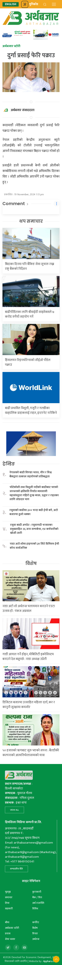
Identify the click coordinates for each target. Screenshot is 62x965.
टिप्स (7, 903)
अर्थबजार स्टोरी (12, 928)
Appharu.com (50, 961)
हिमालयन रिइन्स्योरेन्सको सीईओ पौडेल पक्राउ (27, 362)
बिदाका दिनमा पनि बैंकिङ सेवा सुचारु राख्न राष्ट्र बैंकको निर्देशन (29, 266)
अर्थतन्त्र (35, 939)
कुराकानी (36, 892)
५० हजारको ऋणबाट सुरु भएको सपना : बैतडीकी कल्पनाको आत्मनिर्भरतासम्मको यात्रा (30, 753)
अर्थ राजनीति (38, 903)
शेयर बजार (10, 939)
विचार (35, 933)
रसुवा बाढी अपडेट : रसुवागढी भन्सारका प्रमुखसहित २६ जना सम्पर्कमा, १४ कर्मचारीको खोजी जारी (34, 529)
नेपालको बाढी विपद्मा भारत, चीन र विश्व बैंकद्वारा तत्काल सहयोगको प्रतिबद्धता (30, 474)
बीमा (7, 922)
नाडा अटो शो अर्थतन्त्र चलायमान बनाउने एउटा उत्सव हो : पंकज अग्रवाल (28, 608)
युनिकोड (33, 4)
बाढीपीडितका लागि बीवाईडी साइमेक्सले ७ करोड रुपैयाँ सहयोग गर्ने (29, 314)
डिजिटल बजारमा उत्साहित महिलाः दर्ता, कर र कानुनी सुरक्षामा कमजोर (28, 705)
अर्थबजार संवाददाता (22, 110)
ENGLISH (10, 4)
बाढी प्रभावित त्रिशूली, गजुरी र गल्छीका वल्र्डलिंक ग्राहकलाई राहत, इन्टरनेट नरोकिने (31, 410)
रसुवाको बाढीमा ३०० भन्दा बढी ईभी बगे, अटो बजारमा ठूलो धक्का (33, 512)
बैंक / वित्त (37, 897)
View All (14, 810)
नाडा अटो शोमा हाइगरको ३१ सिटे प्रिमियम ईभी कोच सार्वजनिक (34, 546)
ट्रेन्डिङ (8, 464)
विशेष (31, 563)
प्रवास (7, 933)
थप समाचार (31, 221)
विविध (35, 908)
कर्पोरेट (35, 922)
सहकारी (9, 908)
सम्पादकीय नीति (16, 869)
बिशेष (35, 928)
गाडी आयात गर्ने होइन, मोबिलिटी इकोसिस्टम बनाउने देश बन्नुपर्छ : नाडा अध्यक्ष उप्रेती (28, 656)
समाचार (8, 897)
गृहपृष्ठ (8, 892)
